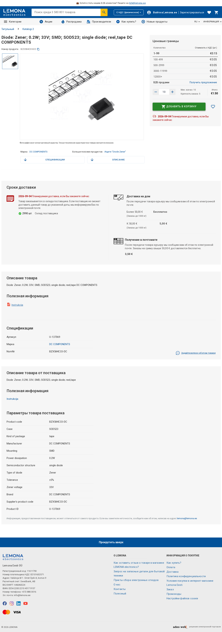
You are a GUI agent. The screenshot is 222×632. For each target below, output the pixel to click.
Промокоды (173, 593)
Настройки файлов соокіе (182, 598)
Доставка (172, 571)
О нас (117, 584)
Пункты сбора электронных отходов (136, 580)
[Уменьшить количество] (172, 92)
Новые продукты (157, 21)
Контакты (120, 589)
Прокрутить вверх (111, 542)
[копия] (38, 49)
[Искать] (104, 12)
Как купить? (128, 21)
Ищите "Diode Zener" (115, 151)
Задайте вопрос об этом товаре (198, 353)
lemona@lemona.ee (187, 518)
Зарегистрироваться (192, 12)
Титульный (7, 29)
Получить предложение (203, 82)
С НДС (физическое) (127, 12)
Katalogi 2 (28, 29)
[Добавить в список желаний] (213, 107)
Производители (101, 21)
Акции (48, 21)
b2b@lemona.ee (137, 3)
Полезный (120, 593)
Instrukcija (17, 305)
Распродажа (74, 21)
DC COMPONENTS (38, 151)
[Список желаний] (209, 12)
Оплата (170, 567)
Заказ (170, 589)
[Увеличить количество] (156, 92)
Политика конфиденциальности (186, 576)
